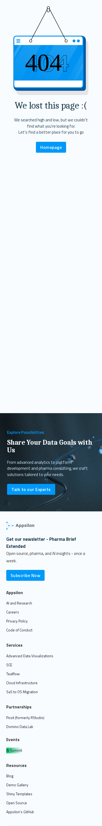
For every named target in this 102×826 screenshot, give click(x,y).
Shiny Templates (19, 794)
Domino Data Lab (19, 726)
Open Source (16, 803)
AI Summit (14, 750)
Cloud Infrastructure (22, 683)
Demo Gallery (17, 785)
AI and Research (19, 603)
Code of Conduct (19, 630)
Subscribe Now (26, 575)
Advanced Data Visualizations (29, 656)
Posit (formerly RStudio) (25, 717)
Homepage (51, 147)
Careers (12, 612)
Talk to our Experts (31, 489)
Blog (9, 776)
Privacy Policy (17, 621)
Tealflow (13, 674)
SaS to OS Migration (22, 692)
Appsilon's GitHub (20, 812)
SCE (9, 665)
